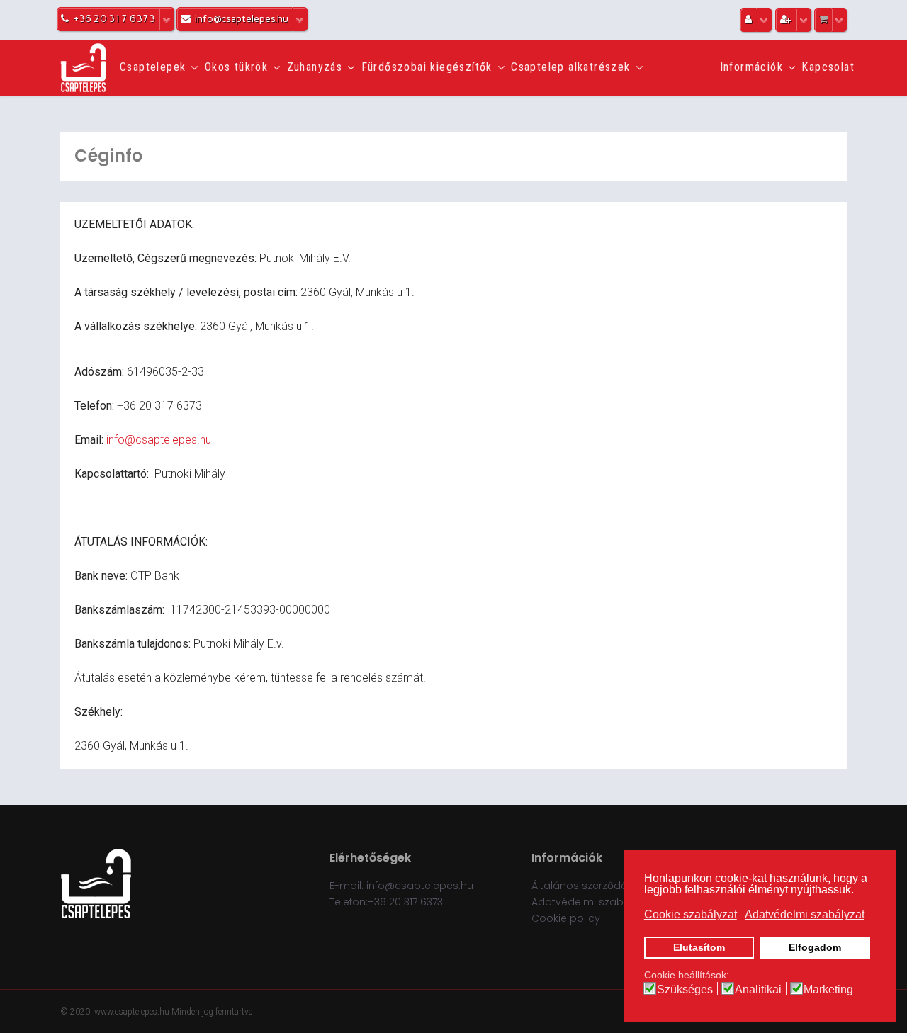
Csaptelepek (153, 67)
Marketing (828, 989)
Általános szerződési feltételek (606, 886)
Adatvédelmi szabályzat (592, 902)
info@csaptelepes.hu (158, 439)
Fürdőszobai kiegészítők (426, 67)
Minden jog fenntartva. (213, 1012)
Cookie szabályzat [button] (690, 914)
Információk (751, 67)
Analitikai (758, 989)
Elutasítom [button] (699, 947)
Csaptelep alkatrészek (570, 67)
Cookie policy (565, 918)
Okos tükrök (236, 67)
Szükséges (685, 989)
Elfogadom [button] (815, 947)
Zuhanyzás (315, 67)
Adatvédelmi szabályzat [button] (804, 914)
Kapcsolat (828, 67)
